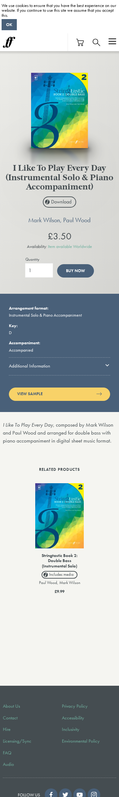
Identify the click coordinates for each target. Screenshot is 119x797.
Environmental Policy (81, 741)
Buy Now (75, 270)
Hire (6, 729)
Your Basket (80, 42)
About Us (11, 706)
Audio (8, 764)
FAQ (7, 753)
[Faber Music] (9, 42)
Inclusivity (70, 729)
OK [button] (9, 24)
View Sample (30, 393)
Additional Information (29, 366)
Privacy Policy (75, 706)
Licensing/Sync (17, 741)
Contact (10, 718)
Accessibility (73, 718)
